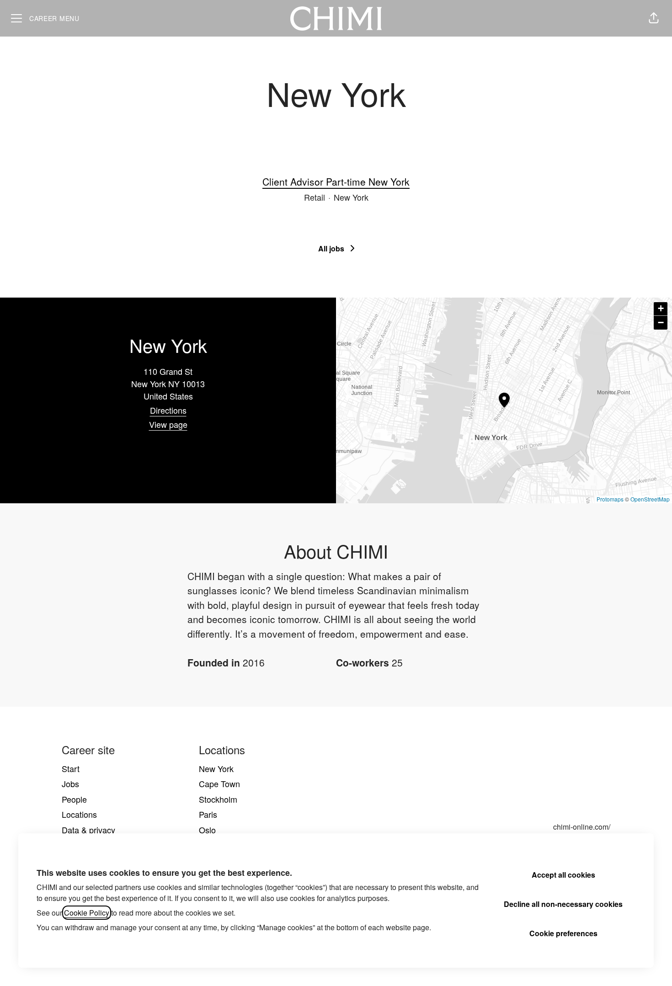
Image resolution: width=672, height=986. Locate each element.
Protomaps (610, 499)
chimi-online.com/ (581, 826)
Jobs (70, 783)
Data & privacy (88, 830)
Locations (79, 814)
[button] (654, 18)
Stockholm (218, 799)
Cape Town (219, 783)
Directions (168, 410)
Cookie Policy (86, 912)
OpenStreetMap (650, 499)
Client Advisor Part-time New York (336, 181)
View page (168, 424)
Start (71, 768)
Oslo (207, 830)
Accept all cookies (563, 874)
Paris (208, 814)
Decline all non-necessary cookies (563, 904)
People (74, 799)
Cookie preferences (563, 933)
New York (216, 768)
